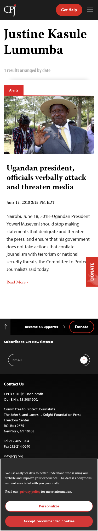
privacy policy (30, 492)
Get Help (69, 9)
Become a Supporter (41, 326)
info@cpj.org (13, 456)
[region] (49, 494)
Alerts (13, 90)
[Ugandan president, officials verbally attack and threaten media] (49, 125)
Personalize (49, 506)
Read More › (17, 282)
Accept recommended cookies (49, 521)
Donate (81, 326)
